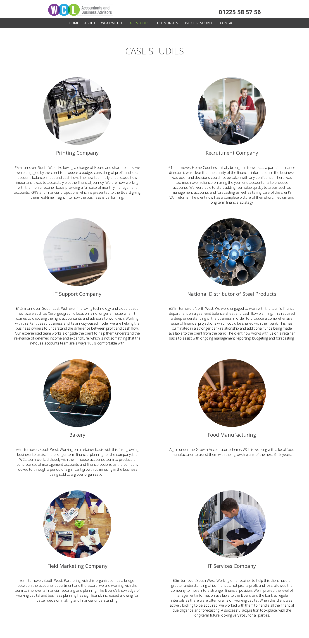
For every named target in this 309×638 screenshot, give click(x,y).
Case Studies (138, 23)
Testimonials (166, 23)
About (89, 23)
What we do (111, 23)
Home (74, 23)
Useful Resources (199, 23)
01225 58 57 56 (240, 12)
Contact (227, 23)
